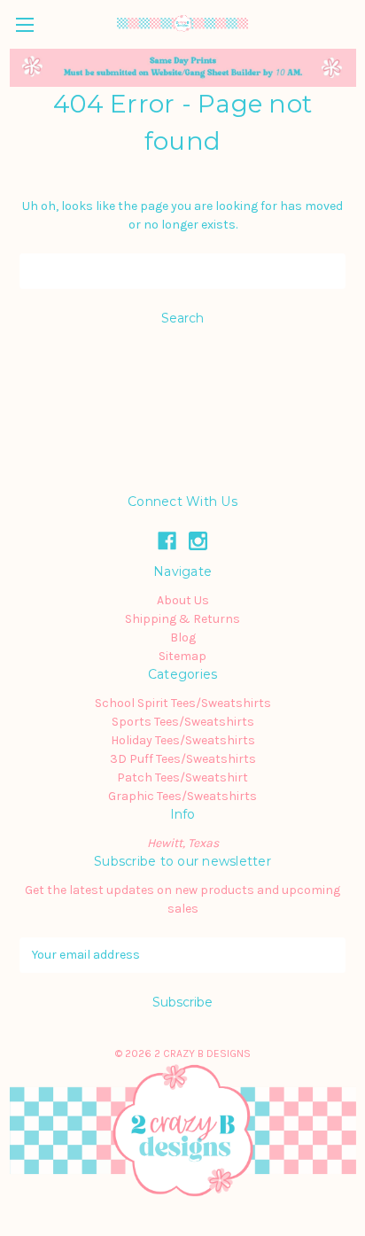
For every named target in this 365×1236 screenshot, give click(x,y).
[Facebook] (167, 541)
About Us (183, 600)
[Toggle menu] (24, 24)
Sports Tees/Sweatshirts (183, 721)
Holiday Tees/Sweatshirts (183, 740)
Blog (183, 637)
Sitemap (182, 656)
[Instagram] (198, 541)
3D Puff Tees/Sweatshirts (183, 758)
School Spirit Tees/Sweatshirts (183, 703)
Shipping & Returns (182, 618)
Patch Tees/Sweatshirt (182, 777)
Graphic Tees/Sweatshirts (182, 796)
